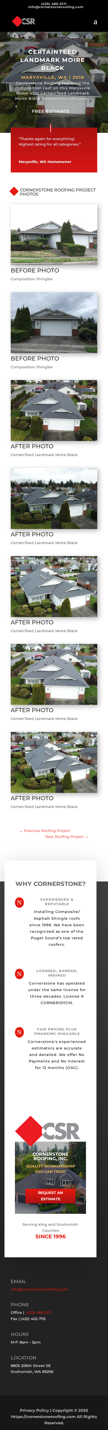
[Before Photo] (54, 265)
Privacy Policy (34, 1410)
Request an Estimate (50, 1195)
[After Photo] (54, 441)
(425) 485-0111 (54, 4)
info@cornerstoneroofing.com (39, 1289)
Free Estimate (51, 111)
